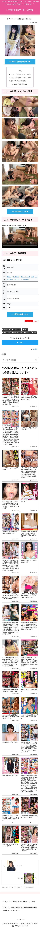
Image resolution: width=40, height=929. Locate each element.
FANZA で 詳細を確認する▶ (20, 61)
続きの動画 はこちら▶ (20, 211)
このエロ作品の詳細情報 (18, 81)
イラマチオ (16, 277)
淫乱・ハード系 (25, 277)
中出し (9, 277)
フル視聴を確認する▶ (20, 314)
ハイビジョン (18, 279)
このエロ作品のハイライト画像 (21, 74)
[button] (36, 360)
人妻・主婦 (7, 332)
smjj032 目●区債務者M (19, 84)
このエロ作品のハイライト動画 (21, 77)
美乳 (32, 277)
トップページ (20, 920)
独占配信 (26, 279)
